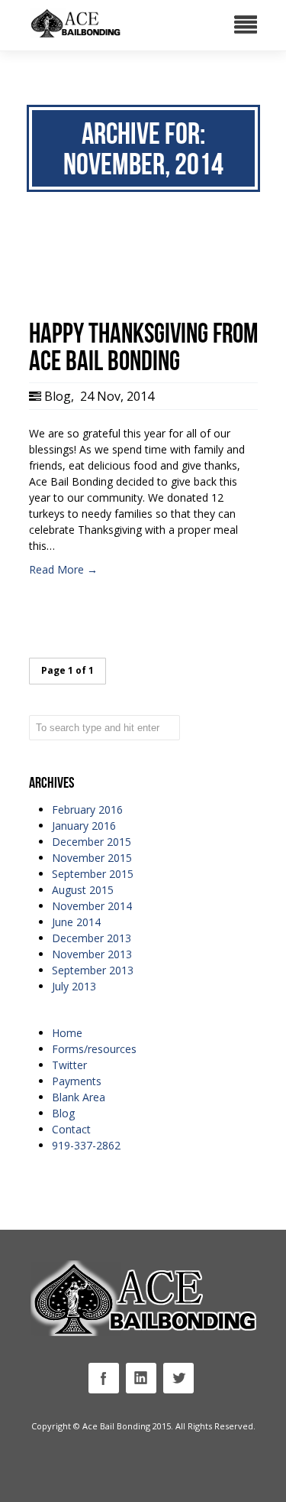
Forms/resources (94, 1049)
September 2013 (92, 970)
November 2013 (92, 954)
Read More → (63, 569)
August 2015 (83, 890)
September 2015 (92, 873)
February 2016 (87, 809)
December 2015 (91, 841)
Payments (76, 1081)
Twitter (69, 1065)
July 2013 (74, 986)
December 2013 (91, 938)
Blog (57, 396)
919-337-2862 (86, 1145)
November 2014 (92, 906)
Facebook (103, 1378)
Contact (71, 1129)
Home (67, 1033)
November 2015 (92, 857)
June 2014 (76, 922)
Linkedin (141, 1378)
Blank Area (78, 1097)
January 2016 (84, 825)
